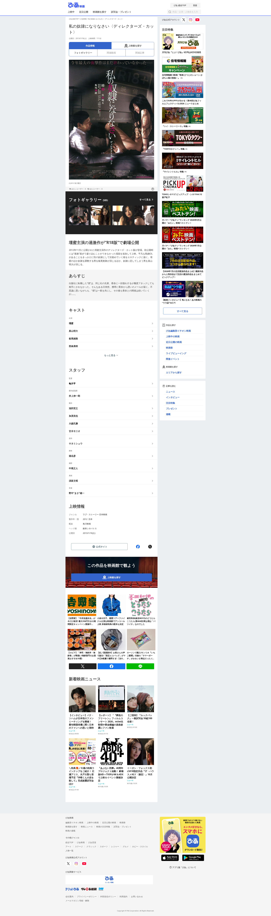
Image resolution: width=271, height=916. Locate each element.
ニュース (170, 391)
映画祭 (169, 347)
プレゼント (171, 408)
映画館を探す (99, 11)
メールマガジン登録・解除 (77, 900)
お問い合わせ (137, 896)
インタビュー (173, 397)
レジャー (115, 846)
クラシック (91, 846)
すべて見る (145, 199)
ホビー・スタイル (140, 846)
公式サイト (101, 546)
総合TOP (69, 842)
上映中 (71, 11)
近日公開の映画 (174, 342)
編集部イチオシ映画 (74, 822)
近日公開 (83, 11)
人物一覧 (69, 850)
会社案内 (69, 896)
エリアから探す (174, 372)
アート (68, 846)
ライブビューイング (176, 353)
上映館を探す (135, 45)
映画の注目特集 (103, 826)
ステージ (79, 846)
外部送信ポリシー (108, 896)
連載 (168, 414)
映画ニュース (87, 826)
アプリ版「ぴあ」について (184, 867)
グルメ (126, 846)
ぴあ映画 (83, 19)
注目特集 (170, 402)
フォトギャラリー (83, 52)
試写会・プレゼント (121, 11)
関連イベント (173, 358)
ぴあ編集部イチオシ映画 (178, 330)
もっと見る (109, 355)
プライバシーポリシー (87, 896)
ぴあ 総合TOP (180, 5)
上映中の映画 (173, 336)
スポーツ (104, 846)
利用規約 (123, 896)
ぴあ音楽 (92, 842)
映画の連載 (70, 830)
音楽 (195, 5)
